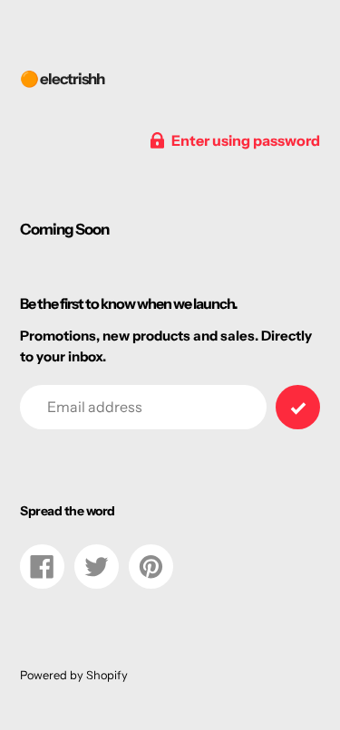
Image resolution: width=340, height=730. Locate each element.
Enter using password (245, 140)
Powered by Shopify (74, 675)
